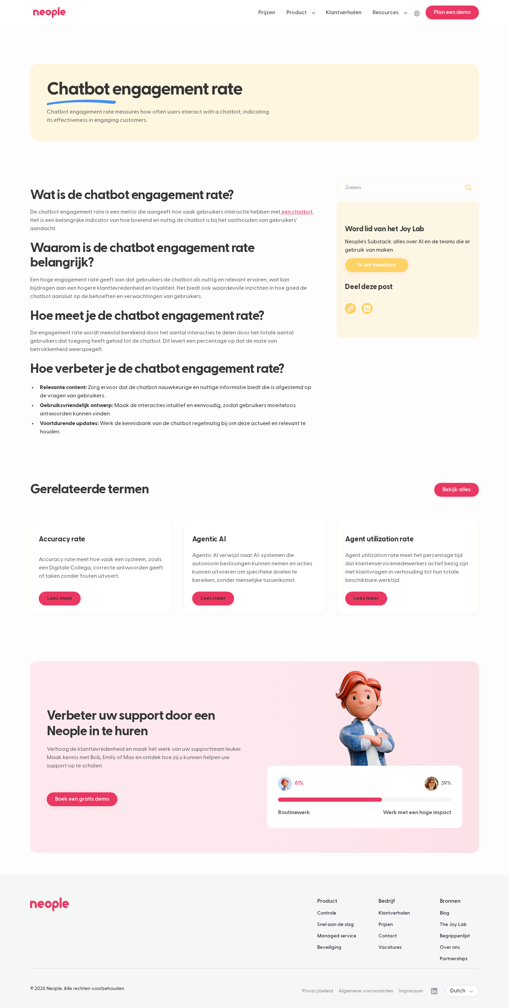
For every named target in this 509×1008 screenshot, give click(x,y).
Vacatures (390, 947)
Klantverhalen (394, 913)
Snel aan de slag (335, 924)
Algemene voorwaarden (366, 991)
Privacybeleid (317, 991)
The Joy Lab (453, 924)
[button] (300, 12)
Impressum (411, 991)
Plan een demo (452, 12)
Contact (387, 936)
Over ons (450, 947)
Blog (444, 913)
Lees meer (59, 598)
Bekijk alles (457, 490)
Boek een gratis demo (82, 799)
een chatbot (296, 212)
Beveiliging (329, 947)
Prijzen (385, 924)
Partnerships (453, 958)
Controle (326, 913)
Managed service (336, 936)
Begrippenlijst (455, 936)
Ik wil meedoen (377, 265)
